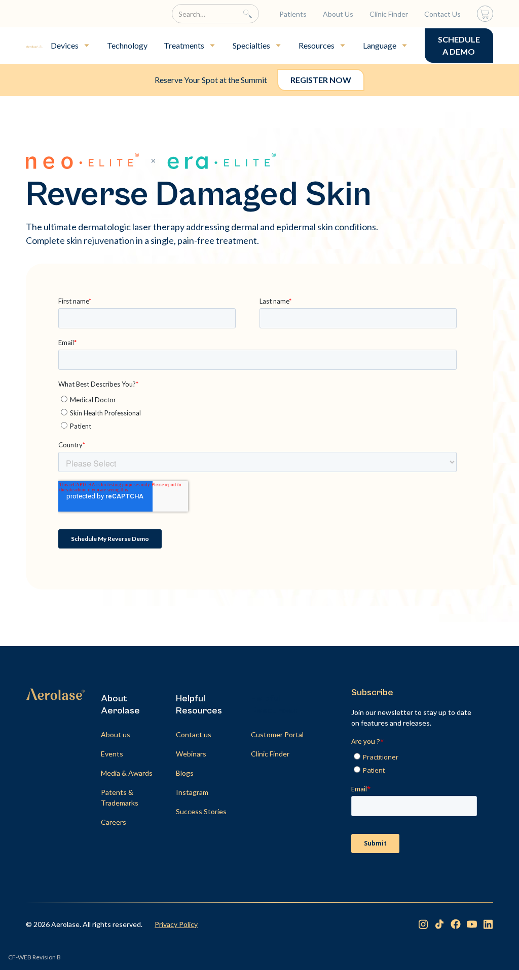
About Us (338, 14)
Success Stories (201, 811)
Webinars (191, 753)
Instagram (192, 792)
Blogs (185, 773)
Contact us (193, 734)
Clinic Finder (388, 14)
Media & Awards (127, 773)
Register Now (320, 80)
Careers (113, 822)
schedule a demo (459, 45)
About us (115, 734)
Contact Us (442, 14)
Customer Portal (277, 734)
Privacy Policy (176, 924)
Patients (293, 14)
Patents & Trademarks (119, 797)
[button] (71, 45)
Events (112, 753)
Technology (127, 45)
